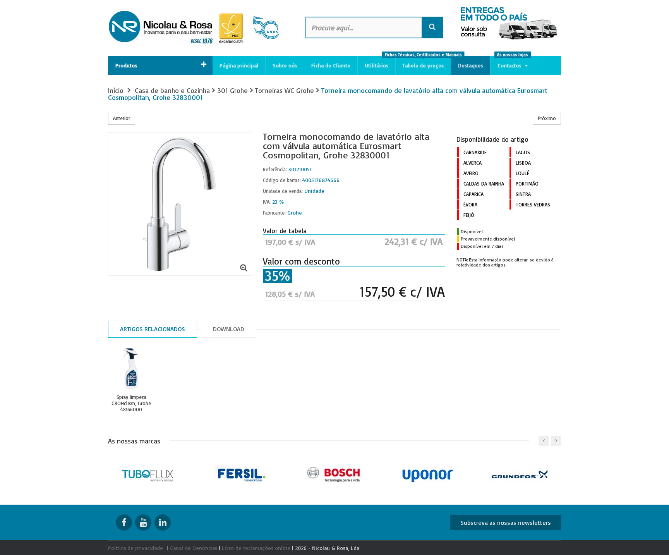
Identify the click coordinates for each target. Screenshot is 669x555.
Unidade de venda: (283, 191)
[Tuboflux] (149, 473)
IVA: (267, 202)
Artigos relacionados (152, 329)
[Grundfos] (520, 473)
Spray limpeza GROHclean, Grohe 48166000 (131, 403)
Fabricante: (274, 213)
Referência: (275, 169)
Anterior (121, 118)
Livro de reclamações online (256, 548)
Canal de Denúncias (193, 548)
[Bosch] (335, 473)
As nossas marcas (134, 440)
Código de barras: (282, 180)
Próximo (547, 118)
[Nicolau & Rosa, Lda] (199, 28)
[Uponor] (428, 473)
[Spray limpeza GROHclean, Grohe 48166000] (131, 368)
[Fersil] (242, 473)
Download (228, 329)
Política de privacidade (135, 548)
